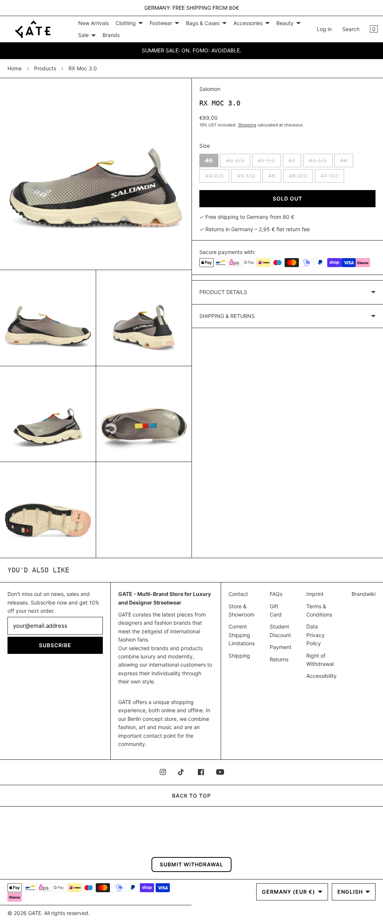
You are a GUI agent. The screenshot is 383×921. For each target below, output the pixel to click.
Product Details (223, 292)
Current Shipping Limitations (242, 634)
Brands (111, 35)
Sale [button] (83, 35)
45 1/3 (249, 177)
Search (350, 29)
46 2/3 (301, 177)
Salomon (209, 89)
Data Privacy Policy (315, 634)
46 (274, 177)
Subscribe (55, 645)
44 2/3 (217, 177)
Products (45, 68)
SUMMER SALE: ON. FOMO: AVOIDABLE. (191, 50)
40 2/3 (238, 162)
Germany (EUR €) (288, 891)
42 (294, 162)
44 (346, 162)
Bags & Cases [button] (203, 23)
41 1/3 (269, 162)
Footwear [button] (161, 23)
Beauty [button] (285, 23)
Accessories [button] (248, 23)
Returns (279, 659)
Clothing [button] (126, 23)
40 (211, 162)
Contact (238, 594)
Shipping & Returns (227, 316)
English (350, 891)
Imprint (315, 594)
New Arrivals (93, 23)
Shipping (247, 125)
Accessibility (321, 676)
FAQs (276, 594)
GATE (34, 913)
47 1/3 (332, 177)
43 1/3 (321, 162)
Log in (324, 29)
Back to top (191, 795)
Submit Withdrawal (191, 864)
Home (14, 68)
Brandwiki (364, 594)
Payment (280, 647)
